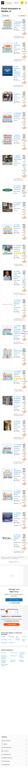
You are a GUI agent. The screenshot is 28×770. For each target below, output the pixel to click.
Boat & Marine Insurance (4, 665)
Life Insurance (13, 655)
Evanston (3, 636)
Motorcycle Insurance (13, 661)
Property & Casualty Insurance (3, 661)
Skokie (9, 557)
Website (15, 27)
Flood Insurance (17, 25)
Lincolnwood (4, 642)
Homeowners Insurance (22, 653)
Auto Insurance (14, 652)
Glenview (24, 636)
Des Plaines (17, 637)
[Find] (22, 2)
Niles (10, 639)
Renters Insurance (21, 661)
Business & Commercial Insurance (4, 657)
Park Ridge (3, 639)
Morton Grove (24, 640)
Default (23, 15)
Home (2, 557)
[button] (26, 3)
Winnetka (11, 642)
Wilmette (18, 639)
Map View (6, 15)
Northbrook (11, 636)
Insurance (15, 557)
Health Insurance (21, 656)
